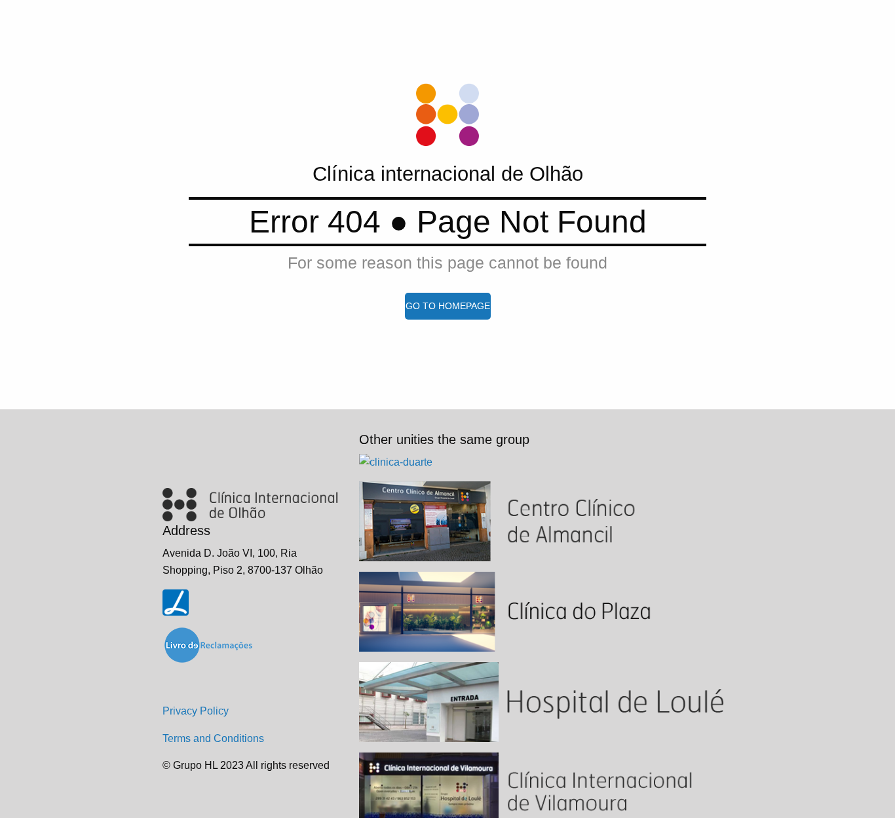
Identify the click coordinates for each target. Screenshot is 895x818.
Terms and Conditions (213, 738)
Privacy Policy (195, 710)
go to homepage (448, 306)
